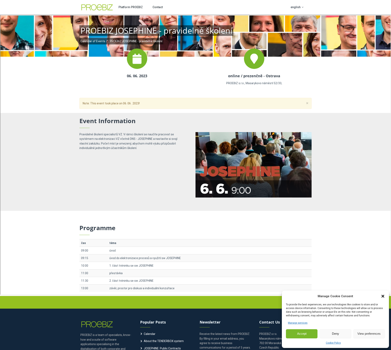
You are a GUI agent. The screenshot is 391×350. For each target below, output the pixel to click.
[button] (383, 296)
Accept (301, 333)
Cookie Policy (333, 342)
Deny (335, 333)
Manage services (298, 322)
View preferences (369, 333)
